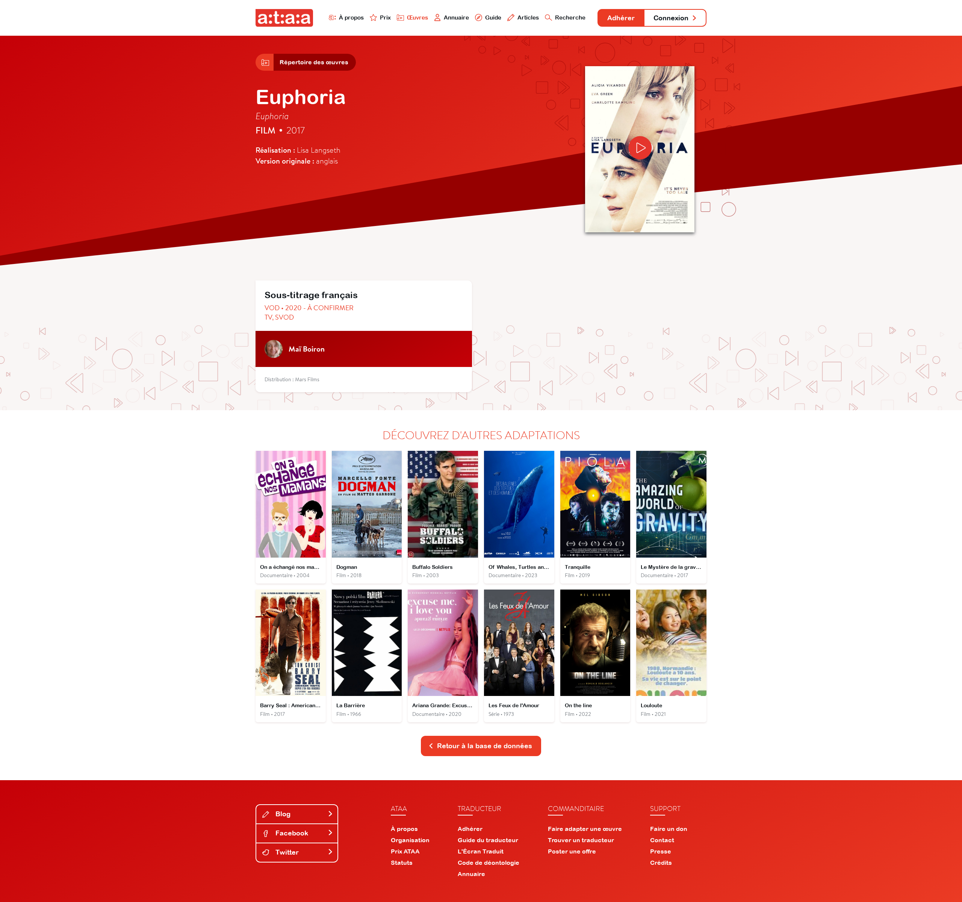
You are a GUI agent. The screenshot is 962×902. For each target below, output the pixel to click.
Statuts (402, 862)
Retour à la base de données (484, 746)
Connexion (670, 18)
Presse (660, 851)
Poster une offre (572, 851)
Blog (282, 814)
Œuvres (417, 17)
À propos (351, 17)
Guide (493, 17)
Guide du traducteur (488, 840)
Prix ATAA (405, 851)
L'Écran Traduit (481, 851)
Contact (662, 840)
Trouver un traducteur (581, 840)
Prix (385, 17)
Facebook (291, 833)
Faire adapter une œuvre (585, 828)
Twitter (286, 852)
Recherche (570, 17)
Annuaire (456, 17)
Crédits (661, 862)
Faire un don (668, 828)
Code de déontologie (488, 862)
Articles (528, 17)
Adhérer (621, 18)
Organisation (410, 840)
